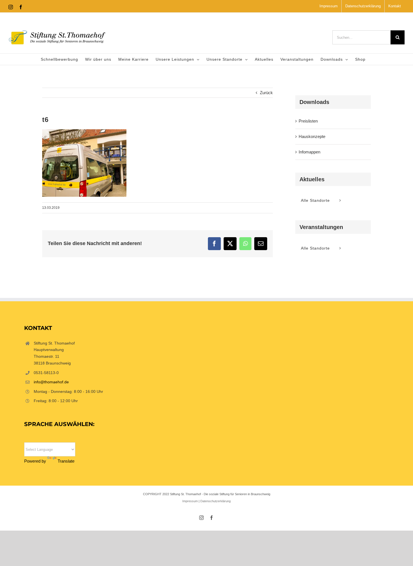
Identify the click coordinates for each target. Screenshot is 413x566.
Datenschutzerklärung (215, 501)
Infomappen (309, 152)
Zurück (266, 92)
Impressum (190, 501)
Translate (66, 461)
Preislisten (308, 121)
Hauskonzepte (312, 136)
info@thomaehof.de (51, 382)
